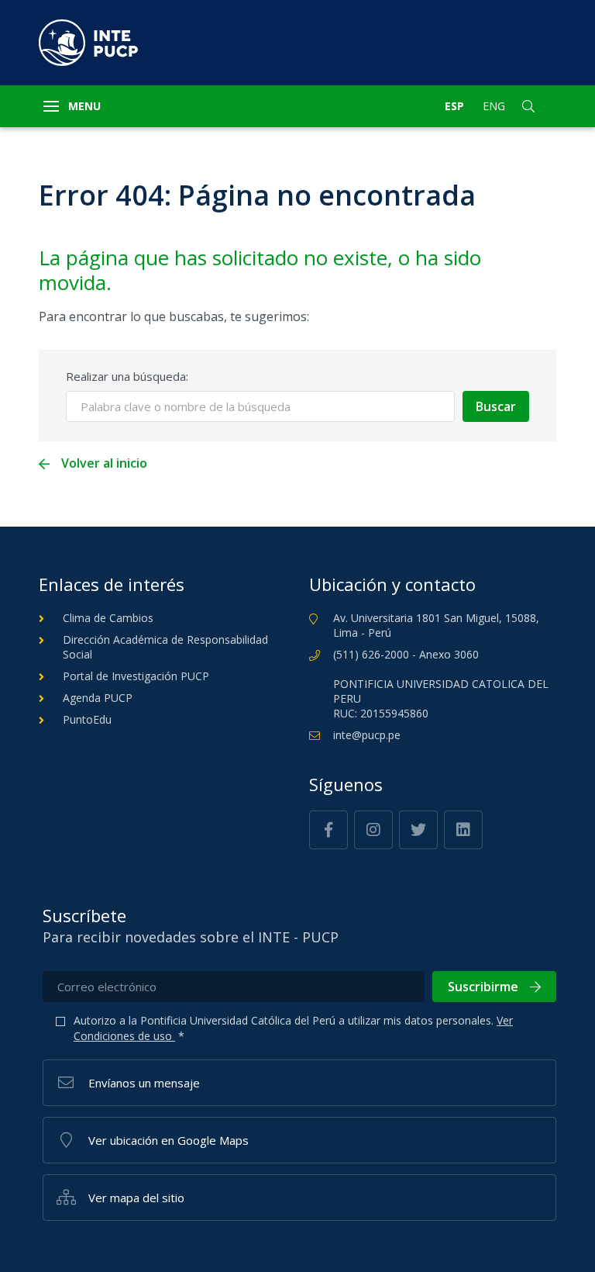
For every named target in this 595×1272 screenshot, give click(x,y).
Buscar (496, 406)
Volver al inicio (104, 463)
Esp (454, 106)
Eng (494, 106)
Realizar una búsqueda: (127, 376)
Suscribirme (483, 986)
